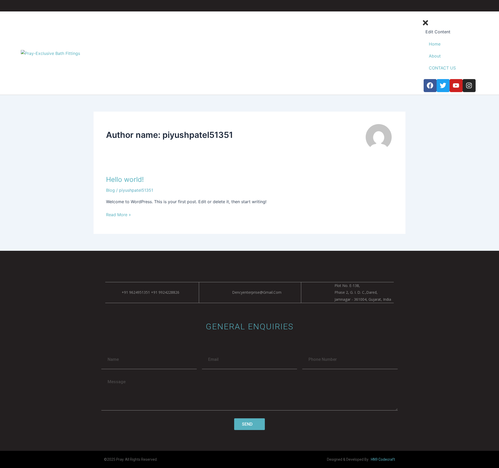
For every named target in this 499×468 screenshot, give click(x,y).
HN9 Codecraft (383, 459)
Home (435, 44)
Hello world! (125, 179)
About (435, 56)
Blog (110, 190)
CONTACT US (442, 67)
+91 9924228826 (165, 292)
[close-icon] (425, 25)
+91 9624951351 (136, 292)
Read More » (118, 214)
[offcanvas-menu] (474, 15)
